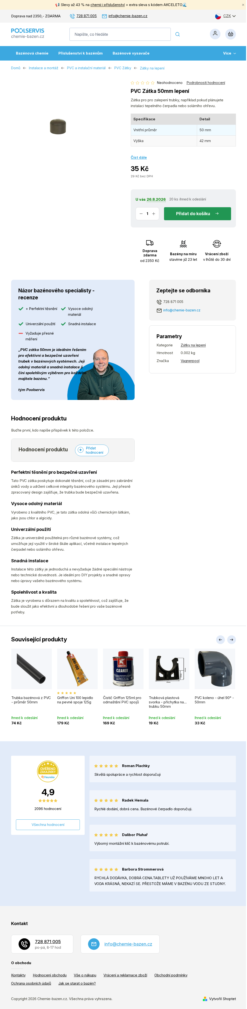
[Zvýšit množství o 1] (154, 213)
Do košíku (200, 213)
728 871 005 (86, 16)
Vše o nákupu (85, 975)
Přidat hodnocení (94, 450)
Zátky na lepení (193, 345)
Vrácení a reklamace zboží (125, 975)
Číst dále (139, 157)
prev (220, 639)
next (231, 639)
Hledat (177, 34)
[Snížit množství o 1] (141, 213)
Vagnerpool (190, 360)
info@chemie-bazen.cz (128, 16)
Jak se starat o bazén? (77, 983)
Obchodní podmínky (170, 975)
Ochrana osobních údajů (31, 983)
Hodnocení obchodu (50, 975)
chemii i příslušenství (107, 4)
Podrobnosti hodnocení (205, 82)
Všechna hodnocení (48, 824)
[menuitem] (32, 53)
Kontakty (18, 975)
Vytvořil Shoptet (222, 998)
